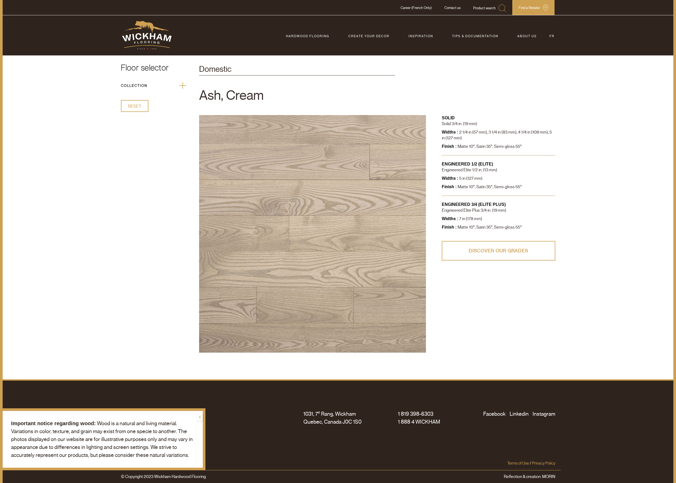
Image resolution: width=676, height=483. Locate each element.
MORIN (548, 476)
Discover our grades (498, 251)
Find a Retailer (529, 8)
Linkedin (519, 414)
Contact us (452, 8)
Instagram (544, 414)
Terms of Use (518, 463)
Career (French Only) (416, 8)
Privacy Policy (543, 463)
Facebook (494, 414)
